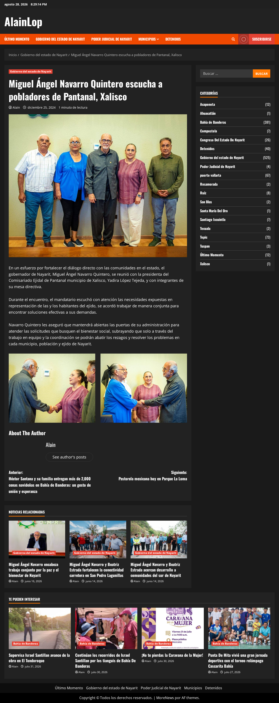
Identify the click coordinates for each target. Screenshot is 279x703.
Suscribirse (261, 39)
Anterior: (50, 481)
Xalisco (205, 263)
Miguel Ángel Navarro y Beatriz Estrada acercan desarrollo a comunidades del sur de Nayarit (156, 569)
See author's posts (69, 457)
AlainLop (23, 21)
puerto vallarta (210, 175)
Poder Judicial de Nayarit (111, 39)
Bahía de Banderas (213, 122)
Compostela (208, 130)
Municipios (147, 39)
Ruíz (203, 192)
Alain (16, 107)
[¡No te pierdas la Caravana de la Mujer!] (173, 628)
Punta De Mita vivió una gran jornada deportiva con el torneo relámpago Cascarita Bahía (237, 660)
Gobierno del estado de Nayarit (60, 39)
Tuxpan (205, 246)
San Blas (206, 201)
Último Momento (16, 39)
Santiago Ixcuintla (212, 219)
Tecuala (205, 228)
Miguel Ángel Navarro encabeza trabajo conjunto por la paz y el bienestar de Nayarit (34, 569)
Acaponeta (207, 104)
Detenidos (173, 39)
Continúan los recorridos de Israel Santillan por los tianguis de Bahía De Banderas (105, 660)
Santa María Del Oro (214, 210)
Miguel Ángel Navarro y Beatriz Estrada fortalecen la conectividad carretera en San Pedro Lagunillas (97, 569)
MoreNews (165, 697)
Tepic (203, 237)
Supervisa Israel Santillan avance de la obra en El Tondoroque (39, 657)
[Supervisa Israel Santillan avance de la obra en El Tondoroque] (40, 628)
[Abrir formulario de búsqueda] (233, 39)
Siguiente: (153, 475)
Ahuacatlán (208, 113)
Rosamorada (209, 184)
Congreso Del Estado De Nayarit (222, 139)
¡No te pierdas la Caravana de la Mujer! (172, 655)
